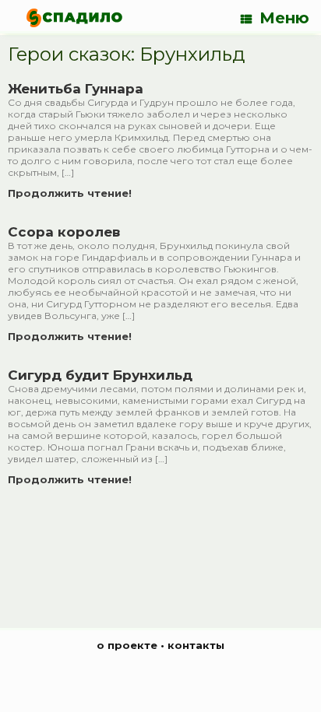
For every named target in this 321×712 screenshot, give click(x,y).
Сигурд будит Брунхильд (100, 375)
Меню (284, 18)
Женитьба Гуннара (75, 88)
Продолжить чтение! (71, 193)
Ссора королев (64, 232)
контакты (196, 645)
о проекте (127, 645)
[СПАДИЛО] (74, 17)
